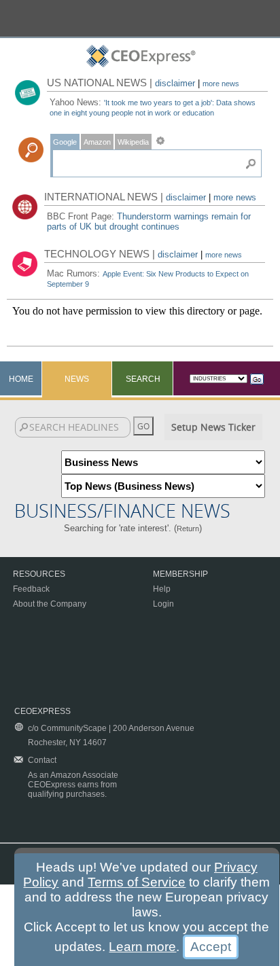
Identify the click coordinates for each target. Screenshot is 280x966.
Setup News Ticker (213, 427)
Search (143, 379)
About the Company (49, 604)
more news (221, 83)
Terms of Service (137, 882)
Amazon (97, 142)
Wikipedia (133, 142)
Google (65, 142)
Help (162, 589)
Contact (42, 760)
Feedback (31, 589)
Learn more (142, 947)
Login (163, 604)
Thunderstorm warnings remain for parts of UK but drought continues (149, 221)
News (77, 379)
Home (21, 379)
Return (188, 528)
